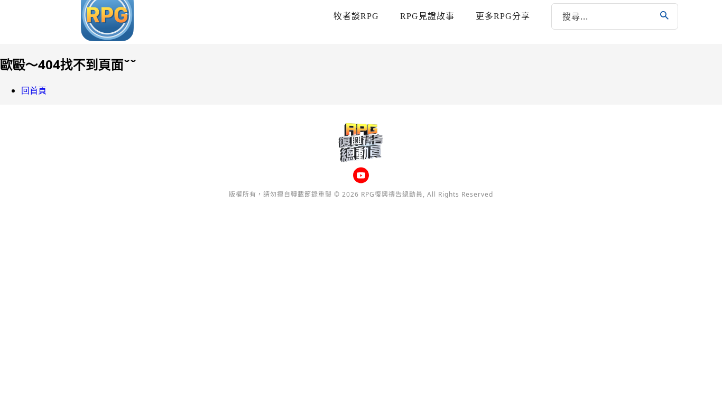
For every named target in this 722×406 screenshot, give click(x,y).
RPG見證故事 (427, 16)
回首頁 (34, 90)
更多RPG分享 (503, 16)
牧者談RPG (356, 16)
